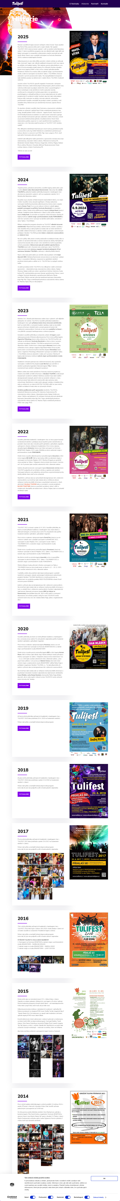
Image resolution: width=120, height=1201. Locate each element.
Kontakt (104, 4)
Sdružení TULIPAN (30, 484)
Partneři (94, 4)
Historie (85, 4)
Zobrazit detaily (98, 1197)
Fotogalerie (24, 157)
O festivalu (74, 4)
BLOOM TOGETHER (24, 486)
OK (104, 1178)
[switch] (50, 1197)
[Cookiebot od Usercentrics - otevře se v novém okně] (12, 1197)
